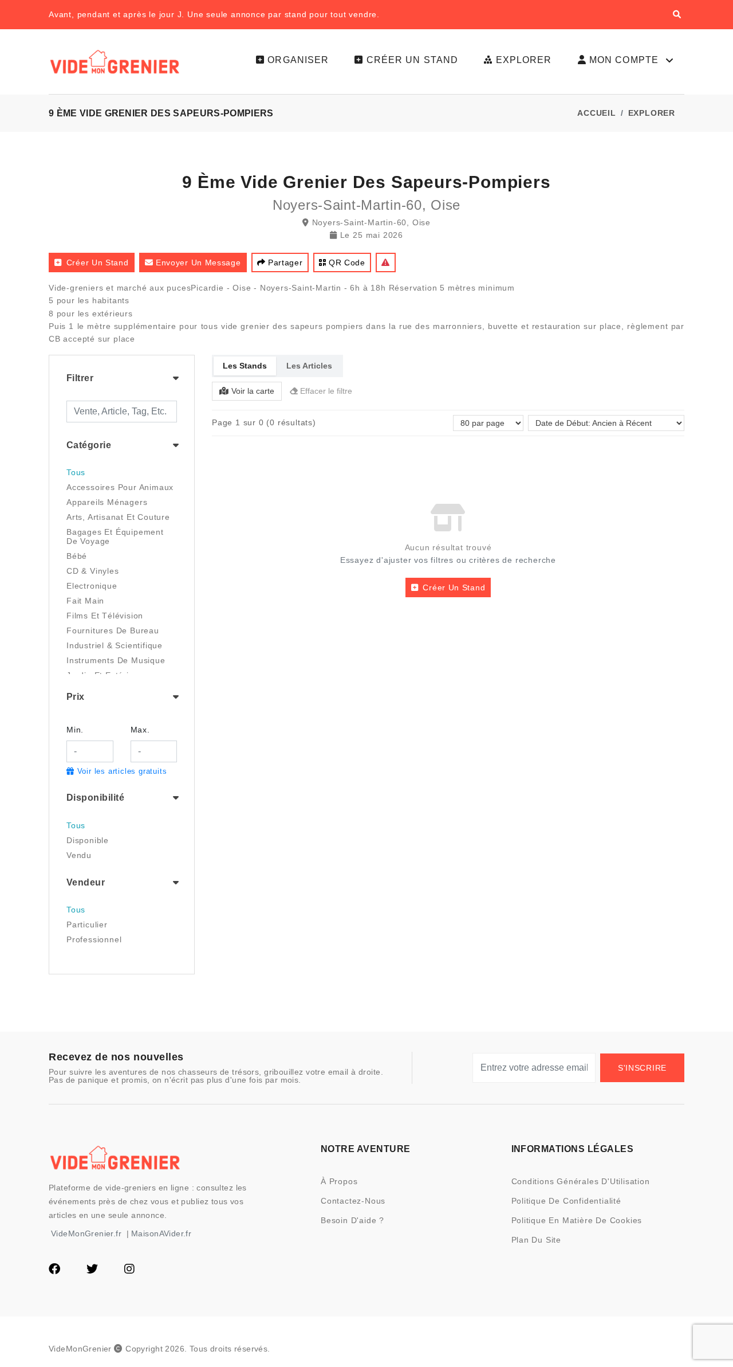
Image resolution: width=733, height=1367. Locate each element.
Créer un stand (97, 262)
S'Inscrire (642, 1067)
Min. (75, 729)
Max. (140, 729)
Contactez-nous (353, 1200)
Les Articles (309, 365)
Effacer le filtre (326, 390)
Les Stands (245, 365)
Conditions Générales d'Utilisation (580, 1181)
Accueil (596, 112)
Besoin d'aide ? (352, 1220)
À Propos (339, 1181)
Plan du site (536, 1239)
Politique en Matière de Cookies (577, 1220)
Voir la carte (252, 390)
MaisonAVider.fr (161, 1233)
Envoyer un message (198, 262)
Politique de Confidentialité (566, 1200)
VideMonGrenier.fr (86, 1233)
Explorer (651, 112)
